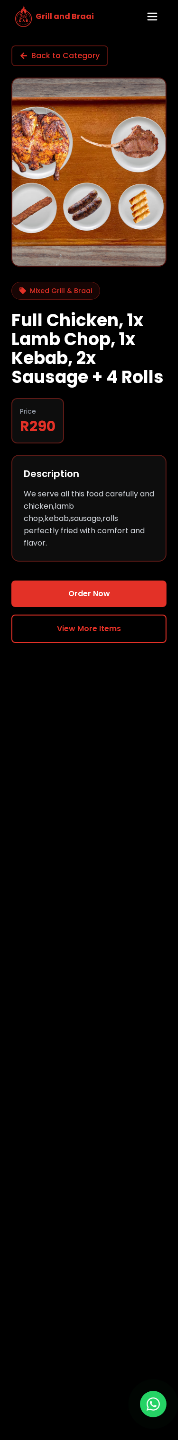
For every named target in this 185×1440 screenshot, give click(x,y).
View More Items (89, 628)
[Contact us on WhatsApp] (153, 1404)
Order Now (89, 593)
